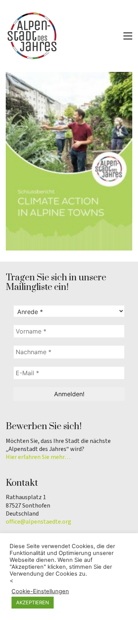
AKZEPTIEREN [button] (32, 602)
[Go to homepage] (32, 36)
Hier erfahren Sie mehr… (38, 457)
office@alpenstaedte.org (38, 522)
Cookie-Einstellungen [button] (40, 591)
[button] (127, 36)
